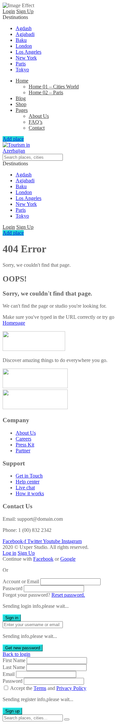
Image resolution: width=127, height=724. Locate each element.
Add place (13, 139)
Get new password (22, 647)
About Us (39, 116)
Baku (21, 40)
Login (9, 11)
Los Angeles (28, 52)
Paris (21, 63)
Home (22, 80)
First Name (14, 660)
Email (9, 674)
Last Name (14, 667)
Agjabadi (25, 34)
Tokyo (22, 69)
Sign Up (25, 11)
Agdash (24, 28)
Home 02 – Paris (46, 92)
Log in (9, 553)
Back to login (16, 654)
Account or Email (21, 581)
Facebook (43, 559)
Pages (22, 110)
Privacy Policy (71, 688)
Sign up (12, 711)
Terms (40, 688)
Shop (21, 104)
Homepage (14, 323)
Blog (21, 98)
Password (12, 588)
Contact (37, 128)
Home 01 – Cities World (54, 86)
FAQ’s (35, 122)
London (24, 46)
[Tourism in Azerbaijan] (19, 151)
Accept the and (48, 688)
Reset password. (68, 595)
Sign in (11, 617)
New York (26, 58)
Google (68, 559)
